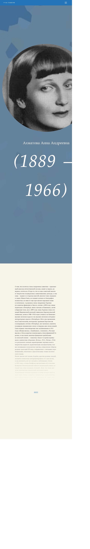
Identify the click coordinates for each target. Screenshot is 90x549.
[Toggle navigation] (65, 3)
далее (36, 392)
